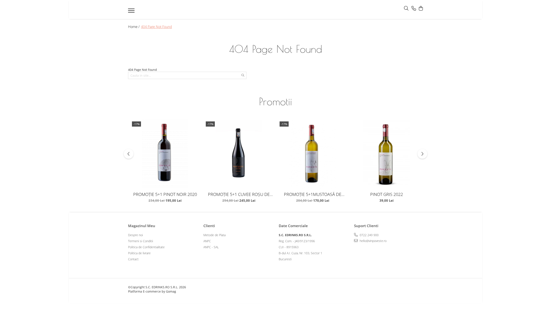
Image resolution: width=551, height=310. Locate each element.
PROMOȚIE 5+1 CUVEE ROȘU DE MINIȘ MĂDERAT (239, 194)
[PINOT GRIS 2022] (386, 154)
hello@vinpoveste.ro (373, 241)
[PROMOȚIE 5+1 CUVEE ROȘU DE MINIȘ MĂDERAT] (239, 154)
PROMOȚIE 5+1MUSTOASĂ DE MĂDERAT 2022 (312, 194)
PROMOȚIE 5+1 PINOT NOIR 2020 (165, 194)
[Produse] (132, 12)
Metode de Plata (214, 235)
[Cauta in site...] (406, 8)
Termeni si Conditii (140, 241)
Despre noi (135, 235)
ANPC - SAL (211, 247)
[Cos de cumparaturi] (420, 8)
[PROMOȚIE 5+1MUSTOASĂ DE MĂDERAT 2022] (312, 154)
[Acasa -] (269, 10)
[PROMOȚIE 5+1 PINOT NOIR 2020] (165, 154)
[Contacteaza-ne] (414, 8)
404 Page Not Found (156, 26)
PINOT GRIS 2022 (386, 194)
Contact (133, 259)
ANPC (207, 241)
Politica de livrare (139, 253)
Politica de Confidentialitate (146, 247)
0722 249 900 (369, 235)
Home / (134, 26)
